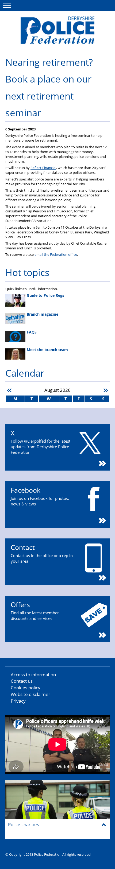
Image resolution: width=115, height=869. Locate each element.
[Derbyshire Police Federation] (57, 30)
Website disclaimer (30, 694)
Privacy (18, 701)
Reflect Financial (43, 167)
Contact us (22, 681)
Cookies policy (25, 688)
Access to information (33, 675)
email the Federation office (55, 254)
